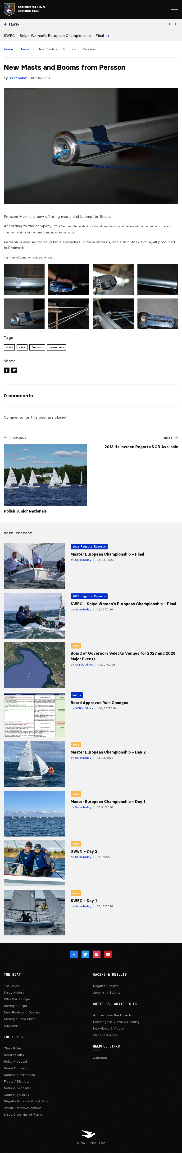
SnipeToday (18, 78)
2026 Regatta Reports (89, 546)
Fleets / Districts (16, 1081)
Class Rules (13, 1048)
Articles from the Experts (112, 1015)
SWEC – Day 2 (84, 851)
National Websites (18, 1088)
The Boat (12, 974)
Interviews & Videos (108, 1028)
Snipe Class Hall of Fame (23, 1114)
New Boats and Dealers (22, 1012)
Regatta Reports (105, 986)
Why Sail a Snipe (17, 999)
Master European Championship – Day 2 (108, 752)
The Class (13, 1037)
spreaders (56, 347)
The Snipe (11, 986)
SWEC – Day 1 (84, 900)
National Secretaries (19, 1075)
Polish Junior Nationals (25, 511)
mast (22, 347)
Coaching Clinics (16, 1094)
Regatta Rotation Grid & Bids (26, 1101)
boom (9, 347)
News (25, 49)
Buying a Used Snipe (20, 1019)
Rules (77, 695)
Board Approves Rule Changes (99, 702)
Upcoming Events (106, 992)
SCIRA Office (83, 664)
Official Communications (22, 1108)
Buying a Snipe (15, 1006)
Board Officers (15, 1068)
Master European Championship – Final (107, 554)
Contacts (100, 1058)
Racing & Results (110, 974)
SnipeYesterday (105, 1035)
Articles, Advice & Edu (116, 1004)
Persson (37, 347)
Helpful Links (106, 1046)
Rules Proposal (15, 1061)
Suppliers (11, 1025)
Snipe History (14, 992)
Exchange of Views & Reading (116, 1022)
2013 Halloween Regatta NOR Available (141, 446)
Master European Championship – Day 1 (108, 801)
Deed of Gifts (14, 1055)
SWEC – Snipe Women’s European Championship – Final (123, 603)
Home (8, 49)
